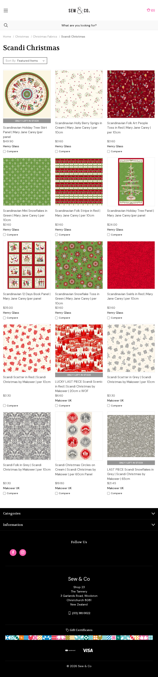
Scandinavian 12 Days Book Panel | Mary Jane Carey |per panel (26, 296)
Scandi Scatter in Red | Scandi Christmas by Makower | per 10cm (27, 379)
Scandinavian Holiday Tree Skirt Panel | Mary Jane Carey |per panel (25, 132)
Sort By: (11, 60)
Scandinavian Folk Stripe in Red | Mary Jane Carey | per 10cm (77, 213)
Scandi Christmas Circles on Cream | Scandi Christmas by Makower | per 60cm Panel (75, 469)
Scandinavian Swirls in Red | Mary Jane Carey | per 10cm (130, 296)
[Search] (4, 25)
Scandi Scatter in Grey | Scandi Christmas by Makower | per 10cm (131, 379)
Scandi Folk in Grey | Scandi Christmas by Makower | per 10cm (27, 467)
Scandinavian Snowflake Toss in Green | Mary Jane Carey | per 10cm (77, 298)
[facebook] (13, 552)
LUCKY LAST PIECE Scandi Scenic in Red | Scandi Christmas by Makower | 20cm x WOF (79, 386)
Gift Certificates (80, 630)
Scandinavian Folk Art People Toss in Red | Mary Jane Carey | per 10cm (129, 127)
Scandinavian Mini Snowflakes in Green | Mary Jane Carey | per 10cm (25, 215)
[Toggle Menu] (5, 10)
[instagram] (22, 552)
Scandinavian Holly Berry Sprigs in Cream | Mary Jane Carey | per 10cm (78, 127)
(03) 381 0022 (81, 613)
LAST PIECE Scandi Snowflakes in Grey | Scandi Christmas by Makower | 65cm (130, 474)
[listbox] (31, 61)
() (152, 10)
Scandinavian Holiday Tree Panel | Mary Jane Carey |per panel (130, 213)
